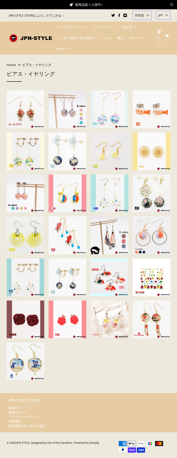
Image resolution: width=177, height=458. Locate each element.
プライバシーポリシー (24, 417)
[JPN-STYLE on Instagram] (125, 15)
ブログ (133, 38)
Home (11, 64)
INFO (61, 49)
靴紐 (120, 38)
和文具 (127, 27)
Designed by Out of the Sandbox (51, 443)
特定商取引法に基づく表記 (27, 426)
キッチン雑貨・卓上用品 (75, 38)
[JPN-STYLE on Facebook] (119, 15)
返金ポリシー (18, 408)
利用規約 (15, 421)
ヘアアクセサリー (70, 27)
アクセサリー (102, 27)
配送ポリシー (18, 412)
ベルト (107, 38)
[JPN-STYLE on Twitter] (113, 15)
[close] (171, 4)
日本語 (139, 15)
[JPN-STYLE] (30, 38)
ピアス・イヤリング (36, 64)
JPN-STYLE (22, 443)
